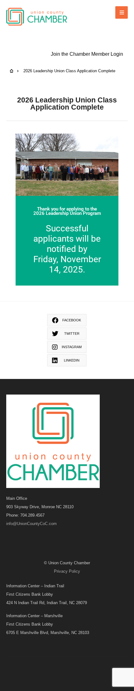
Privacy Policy (67, 571)
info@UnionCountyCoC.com (31, 523)
